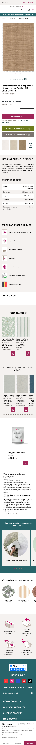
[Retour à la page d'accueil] (18, 7)
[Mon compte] (29, 10)
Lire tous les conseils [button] (9, 514)
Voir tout (30, 145)
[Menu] (4, 10)
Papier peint (5, 2)
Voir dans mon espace (16, 79)
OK (32, 693)
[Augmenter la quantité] (31, 110)
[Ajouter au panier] (13, 353)
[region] (18, 53)
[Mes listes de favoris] (26, 10)
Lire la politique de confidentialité (9, 737)
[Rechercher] (22, 10)
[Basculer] (31, 295)
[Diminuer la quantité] (22, 110)
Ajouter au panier (16, 116)
